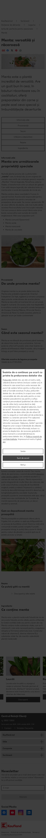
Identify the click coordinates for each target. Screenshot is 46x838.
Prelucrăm (7, 380)
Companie (7, 748)
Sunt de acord (23, 458)
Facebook (4, 812)
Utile (5, 741)
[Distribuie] (3, 50)
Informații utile (23, 120)
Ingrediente (23, 148)
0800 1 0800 (9, 720)
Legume (31, 25)
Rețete (23, 142)
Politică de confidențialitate (21, 832)
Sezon (23, 131)
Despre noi (5, 832)
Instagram (20, 812)
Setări (23, 451)
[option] (23, 679)
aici (4, 442)
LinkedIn (29, 812)
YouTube (12, 812)
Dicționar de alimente (10, 25)
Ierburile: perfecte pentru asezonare (17, 29)
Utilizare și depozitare (23, 137)
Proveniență (23, 125)
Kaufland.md (6, 21)
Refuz (23, 465)
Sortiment (25, 21)
